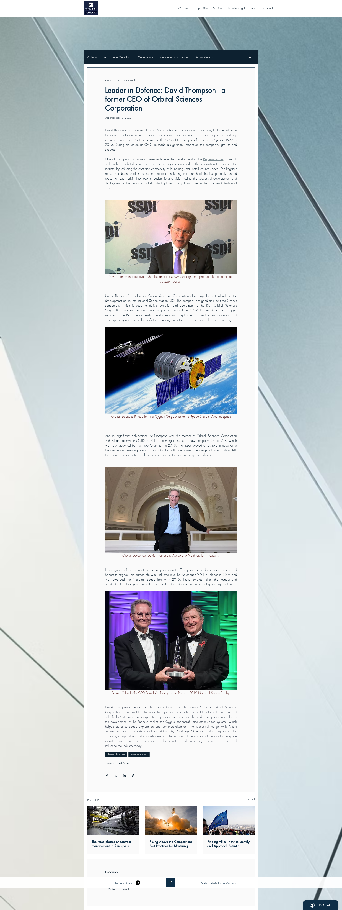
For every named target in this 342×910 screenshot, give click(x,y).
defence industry (139, 754)
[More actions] (235, 80)
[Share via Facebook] (106, 775)
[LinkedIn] (138, 882)
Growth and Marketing (117, 57)
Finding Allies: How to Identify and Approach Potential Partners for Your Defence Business (228, 843)
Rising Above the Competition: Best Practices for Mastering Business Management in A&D (171, 843)
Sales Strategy (204, 57)
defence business (116, 754)
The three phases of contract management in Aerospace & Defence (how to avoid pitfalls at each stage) (112, 843)
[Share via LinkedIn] (124, 775)
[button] (208, 8)
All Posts (92, 57)
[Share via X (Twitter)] (115, 775)
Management (145, 57)
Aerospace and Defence (174, 57)
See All (251, 799)
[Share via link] (133, 775)
